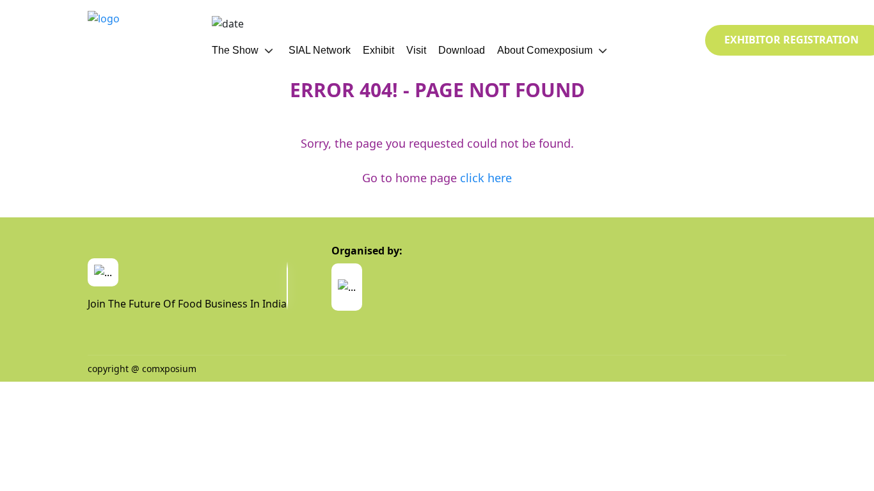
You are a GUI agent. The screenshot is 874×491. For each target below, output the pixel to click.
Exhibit (378, 50)
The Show (235, 50)
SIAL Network (320, 50)
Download (461, 50)
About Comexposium (544, 50)
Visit (416, 50)
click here (486, 177)
